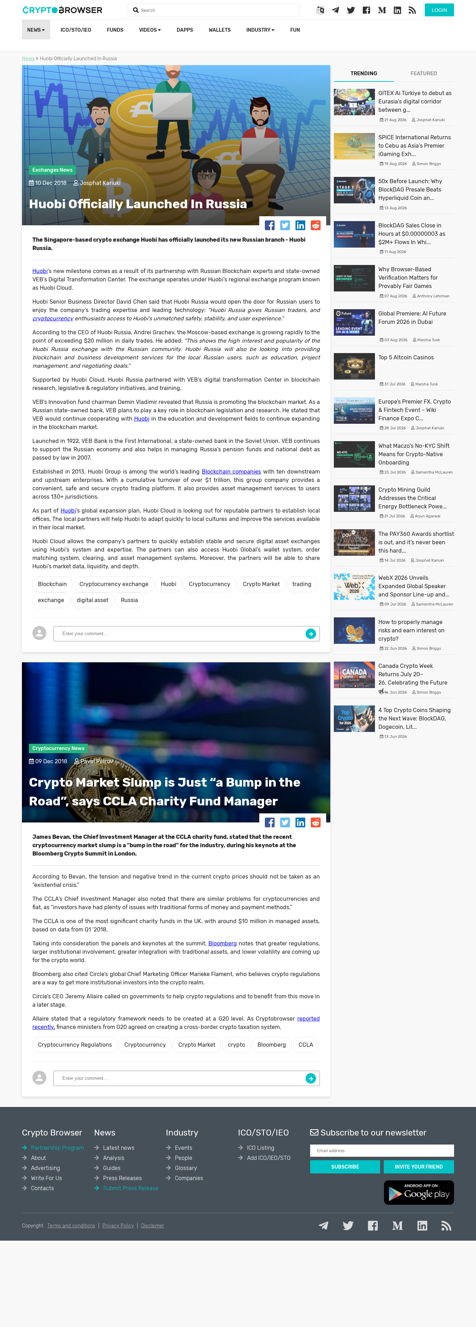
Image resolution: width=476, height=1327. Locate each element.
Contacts (42, 1188)
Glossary (185, 1168)
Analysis (113, 1158)
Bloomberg (222, 943)
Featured (423, 73)
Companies (188, 1178)
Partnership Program (57, 1148)
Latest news (118, 1148)
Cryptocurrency (209, 584)
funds (115, 30)
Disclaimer (152, 1226)
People (183, 1158)
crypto (236, 1044)
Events (183, 1148)
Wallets (220, 30)
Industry (258, 30)
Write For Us (46, 1178)
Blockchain (52, 584)
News (34, 30)
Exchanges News (52, 170)
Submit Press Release (130, 1188)
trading (302, 584)
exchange (51, 600)
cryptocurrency (52, 318)
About (38, 1158)
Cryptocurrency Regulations (75, 1044)
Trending (364, 73)
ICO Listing (260, 1148)
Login (439, 10)
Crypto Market (261, 584)
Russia (129, 600)
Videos (148, 30)
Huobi (40, 271)
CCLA (306, 1044)
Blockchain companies (231, 471)
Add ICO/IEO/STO (268, 1158)
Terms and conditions (71, 1226)
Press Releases (122, 1178)
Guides (111, 1168)
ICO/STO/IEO (76, 30)
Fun (295, 30)
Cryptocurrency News (58, 748)
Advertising (45, 1168)
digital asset (92, 600)
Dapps (185, 30)
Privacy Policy (118, 1226)
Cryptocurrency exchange (113, 584)
